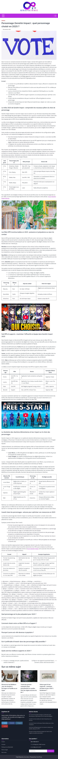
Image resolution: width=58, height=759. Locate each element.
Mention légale (5, 749)
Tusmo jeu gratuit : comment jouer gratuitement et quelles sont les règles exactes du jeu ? (29, 688)
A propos (3, 744)
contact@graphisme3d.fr (36, 747)
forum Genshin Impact (33, 549)
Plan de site (4, 752)
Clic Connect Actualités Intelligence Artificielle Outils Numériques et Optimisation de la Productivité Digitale (40, 715)
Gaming (3, 20)
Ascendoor (26, 757)
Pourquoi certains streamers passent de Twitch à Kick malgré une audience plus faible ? (40, 732)
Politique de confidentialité (7, 747)
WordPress (39, 757)
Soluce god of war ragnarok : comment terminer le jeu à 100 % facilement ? (46, 687)
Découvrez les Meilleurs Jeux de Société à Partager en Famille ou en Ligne (9, 687)
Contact (3, 741)
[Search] (55, 16)
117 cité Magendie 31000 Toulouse (38, 744)
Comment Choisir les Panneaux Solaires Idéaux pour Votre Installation (41, 723)
